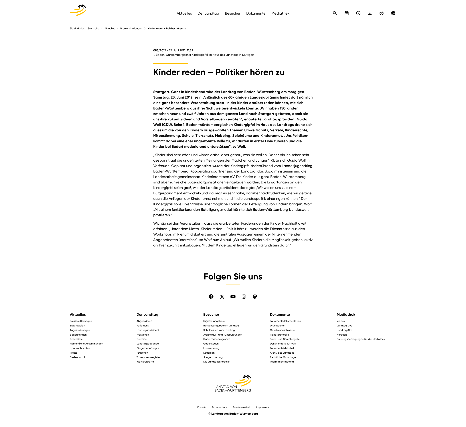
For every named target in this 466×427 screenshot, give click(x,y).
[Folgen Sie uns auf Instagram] (244, 297)
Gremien (142, 338)
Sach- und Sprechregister (285, 338)
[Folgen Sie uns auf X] (222, 297)
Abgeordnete (144, 320)
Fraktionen (143, 334)
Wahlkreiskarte (145, 361)
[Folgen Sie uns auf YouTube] (233, 297)
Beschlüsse (76, 338)
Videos (341, 320)
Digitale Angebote (214, 320)
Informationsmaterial (282, 361)
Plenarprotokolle (279, 334)
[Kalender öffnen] (346, 13)
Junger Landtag (213, 357)
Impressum (262, 407)
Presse (73, 352)
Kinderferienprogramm (216, 338)
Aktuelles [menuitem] (184, 13)
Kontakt (201, 407)
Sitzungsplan (77, 325)
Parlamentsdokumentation (285, 320)
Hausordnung (211, 348)
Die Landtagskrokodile (216, 361)
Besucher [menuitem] (232, 13)
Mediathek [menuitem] (280, 13)
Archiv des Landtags (282, 352)
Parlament (143, 325)
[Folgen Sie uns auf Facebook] (211, 297)
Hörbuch (342, 334)
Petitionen (142, 352)
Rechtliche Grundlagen (283, 357)
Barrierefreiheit (241, 407)
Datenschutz (219, 407)
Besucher (211, 314)
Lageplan (209, 352)
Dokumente (280, 314)
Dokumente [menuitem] (256, 13)
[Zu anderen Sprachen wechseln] (393, 13)
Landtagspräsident (148, 330)
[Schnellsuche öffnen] (335, 13)
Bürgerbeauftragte (148, 348)
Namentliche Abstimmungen (86, 343)
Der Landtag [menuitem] (208, 13)
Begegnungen (78, 334)
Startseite (93, 28)
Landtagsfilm (344, 330)
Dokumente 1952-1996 (283, 343)
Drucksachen (277, 325)
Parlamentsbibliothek (282, 348)
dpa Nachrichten (80, 348)
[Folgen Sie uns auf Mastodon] (255, 297)
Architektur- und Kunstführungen (222, 334)
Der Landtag (147, 314)
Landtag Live (344, 325)
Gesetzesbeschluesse (282, 330)
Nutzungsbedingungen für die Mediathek (361, 338)
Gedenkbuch (211, 343)
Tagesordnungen (80, 330)
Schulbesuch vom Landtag (219, 330)
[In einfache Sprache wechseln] (370, 13)
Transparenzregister (148, 357)
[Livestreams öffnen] (358, 13)
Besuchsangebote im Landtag (221, 325)
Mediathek (346, 314)
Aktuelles (109, 28)
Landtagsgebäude (148, 343)
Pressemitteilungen (131, 28)
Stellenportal (77, 357)
